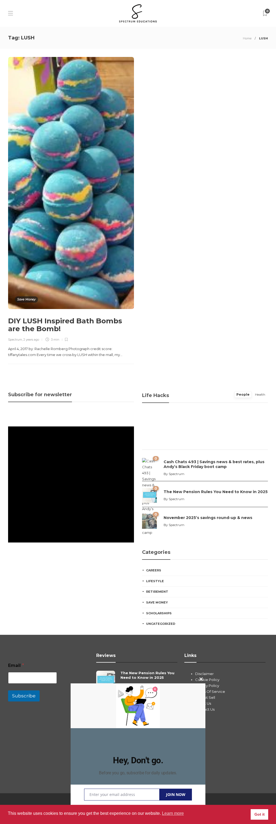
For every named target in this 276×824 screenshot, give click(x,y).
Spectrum (15, 339)
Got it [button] (259, 814)
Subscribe (24, 695)
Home (247, 38)
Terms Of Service (210, 691)
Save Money (26, 299)
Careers (153, 570)
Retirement (157, 592)
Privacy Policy (207, 685)
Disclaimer (204, 674)
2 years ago (31, 339)
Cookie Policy (207, 679)
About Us (203, 703)
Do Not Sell (205, 697)
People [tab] (243, 394)
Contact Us (205, 709)
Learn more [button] (173, 813)
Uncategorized (160, 624)
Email (16, 665)
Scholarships (159, 613)
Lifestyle (155, 581)
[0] (149, 495)
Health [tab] (260, 394)
